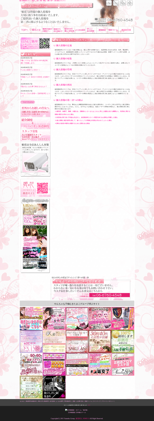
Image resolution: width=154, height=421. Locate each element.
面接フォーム (113, 29)
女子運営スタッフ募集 (35, 135)
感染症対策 (126, 30)
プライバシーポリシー (108, 401)
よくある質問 (59, 401)
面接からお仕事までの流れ (58, 29)
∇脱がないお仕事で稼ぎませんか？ (34, 86)
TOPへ (25, 29)
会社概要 (116, 3)
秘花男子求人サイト (35, 263)
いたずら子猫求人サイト (35, 252)
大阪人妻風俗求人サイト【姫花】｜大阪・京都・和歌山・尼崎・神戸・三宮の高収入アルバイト (42, 0)
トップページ (109, 3)
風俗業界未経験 (47, 29)
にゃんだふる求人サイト (35, 220)
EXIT (89, 405)
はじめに (36, 29)
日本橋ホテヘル (81, 412)
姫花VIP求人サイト (35, 209)
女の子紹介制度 (35, 123)
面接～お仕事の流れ (78, 401)
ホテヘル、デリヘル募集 (102, 29)
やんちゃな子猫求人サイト (35, 241)
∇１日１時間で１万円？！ (30, 70)
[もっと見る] (35, 102)
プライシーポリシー (123, 3)
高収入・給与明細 (91, 29)
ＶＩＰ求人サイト (35, 230)
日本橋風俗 (71, 412)
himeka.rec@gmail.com (101, 24)
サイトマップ (130, 3)
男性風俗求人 (68, 401)
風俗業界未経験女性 (31, 401)
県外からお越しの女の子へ (35, 111)
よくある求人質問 (80, 29)
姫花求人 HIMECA (82, 418)
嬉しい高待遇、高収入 (69, 29)
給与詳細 (52, 401)
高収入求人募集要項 (43, 401)
